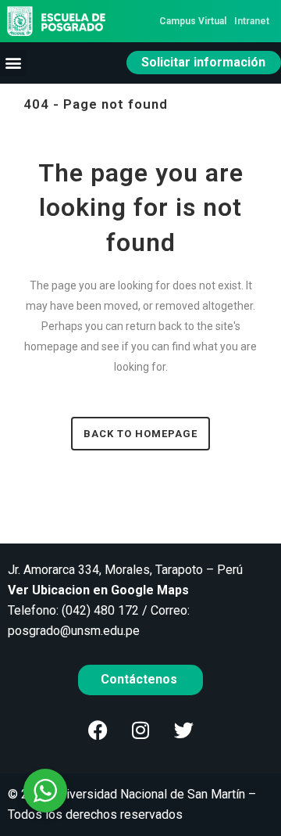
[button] (13, 63)
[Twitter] (183, 730)
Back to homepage (140, 434)
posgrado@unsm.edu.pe (74, 630)
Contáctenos (140, 679)
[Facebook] (97, 730)
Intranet (251, 21)
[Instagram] (140, 730)
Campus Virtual (192, 21)
